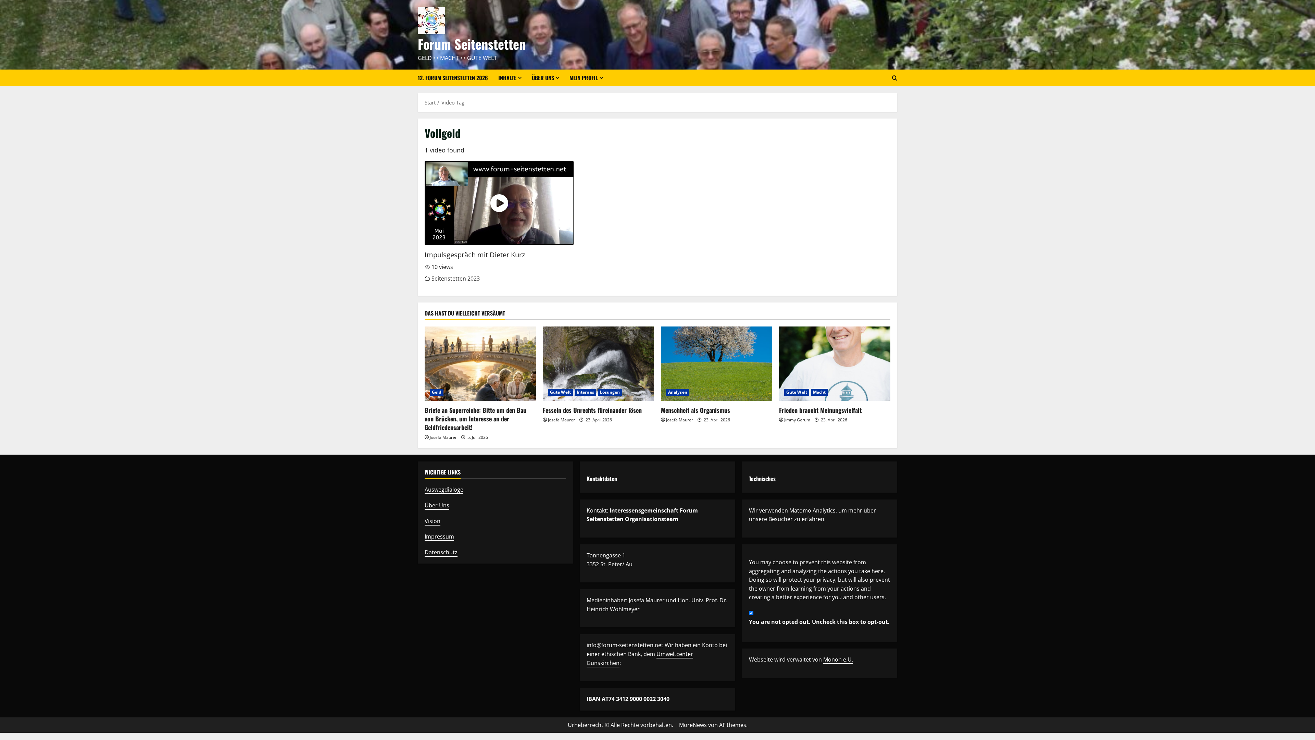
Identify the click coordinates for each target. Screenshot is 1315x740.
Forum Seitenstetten (472, 43)
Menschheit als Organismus (695, 410)
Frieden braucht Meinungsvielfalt (820, 410)
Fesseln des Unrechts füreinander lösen (592, 410)
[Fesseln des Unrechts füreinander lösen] (598, 363)
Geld (436, 392)
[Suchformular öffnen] (894, 78)
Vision (432, 521)
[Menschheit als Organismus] (716, 363)
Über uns (543, 78)
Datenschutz (441, 552)
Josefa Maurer (443, 437)
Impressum (439, 536)
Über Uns (437, 505)
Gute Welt (560, 392)
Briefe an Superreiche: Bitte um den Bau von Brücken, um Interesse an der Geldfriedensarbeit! (475, 419)
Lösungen (610, 392)
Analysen (677, 392)
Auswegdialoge (444, 489)
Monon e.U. (838, 659)
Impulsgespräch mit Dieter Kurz (475, 254)
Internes (585, 392)
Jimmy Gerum (797, 420)
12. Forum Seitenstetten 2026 (453, 78)
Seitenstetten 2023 (455, 278)
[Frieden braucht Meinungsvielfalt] (834, 363)
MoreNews (693, 725)
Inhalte (507, 78)
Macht (819, 392)
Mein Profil (583, 78)
